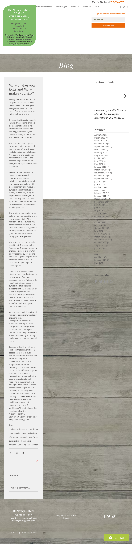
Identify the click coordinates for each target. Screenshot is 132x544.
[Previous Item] (98, 96)
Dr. (10, 10)
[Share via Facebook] (10, 453)
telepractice (14, 441)
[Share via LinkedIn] (23, 453)
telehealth (13, 429)
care (24, 433)
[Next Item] (125, 96)
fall (29, 445)
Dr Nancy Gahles (23, 511)
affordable (13, 437)
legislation (32, 433)
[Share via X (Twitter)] (16, 453)
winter (35, 445)
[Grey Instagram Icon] (127, 7)
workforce (33, 437)
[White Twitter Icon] (109, 516)
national (23, 437)
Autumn (12, 445)
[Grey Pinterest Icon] (111, 281)
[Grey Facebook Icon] (120, 7)
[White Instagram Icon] (113, 516)
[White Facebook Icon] (104, 516)
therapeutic (26, 441)
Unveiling (22, 445)
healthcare (24, 429)
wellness (34, 429)
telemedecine (15, 433)
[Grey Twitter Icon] (123, 7)
